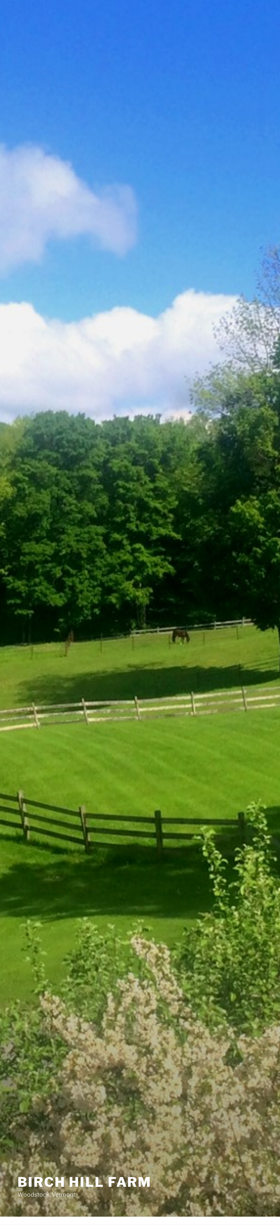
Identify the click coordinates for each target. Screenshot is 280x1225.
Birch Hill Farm (85, 1182)
